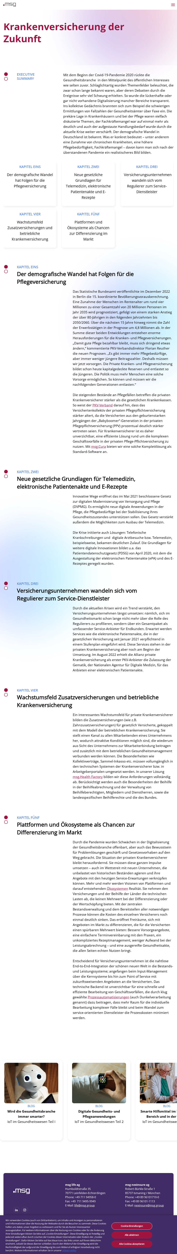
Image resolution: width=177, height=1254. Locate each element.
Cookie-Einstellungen (132, 1226)
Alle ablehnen (132, 1234)
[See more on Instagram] (24, 1212)
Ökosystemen (117, 888)
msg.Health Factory (88, 777)
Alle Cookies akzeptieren (132, 1243)
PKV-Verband (102, 405)
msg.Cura (98, 446)
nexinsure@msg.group (149, 1205)
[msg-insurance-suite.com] (9, 6)
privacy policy (69, 1250)
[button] (71, 1051)
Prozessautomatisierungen (108, 997)
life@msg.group (84, 1205)
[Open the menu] (173, 4)
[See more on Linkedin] (16, 1212)
